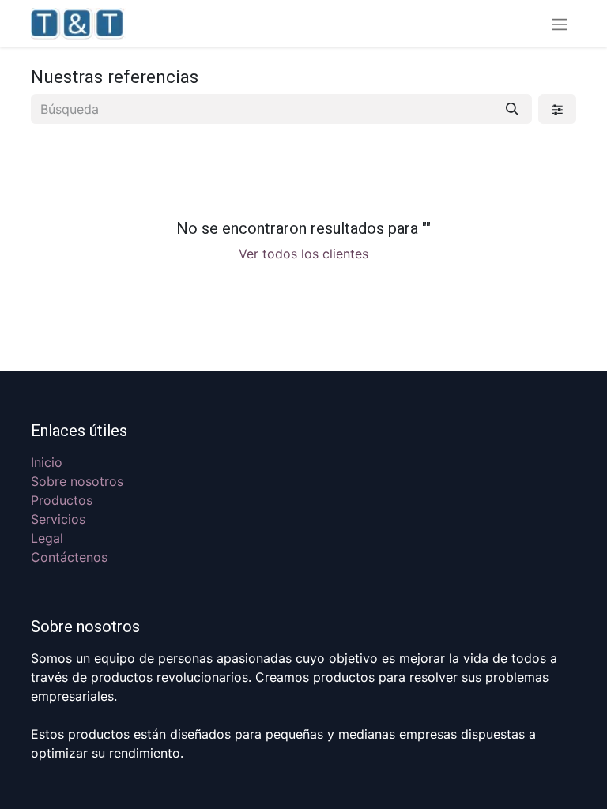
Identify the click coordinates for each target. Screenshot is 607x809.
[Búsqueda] (512, 109)
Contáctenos (69, 557)
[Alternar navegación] (559, 23)
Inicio (46, 462)
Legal (47, 538)
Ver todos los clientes (303, 254)
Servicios (58, 519)
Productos (61, 500)
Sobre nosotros (77, 481)
